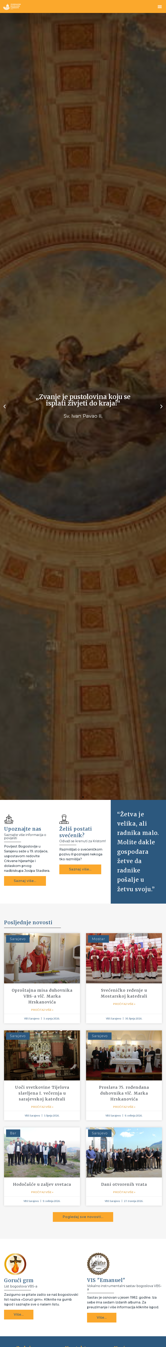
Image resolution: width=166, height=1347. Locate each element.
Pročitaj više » (42, 1300)
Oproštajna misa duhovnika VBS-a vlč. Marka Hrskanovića (42, 1287)
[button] (159, 6)
